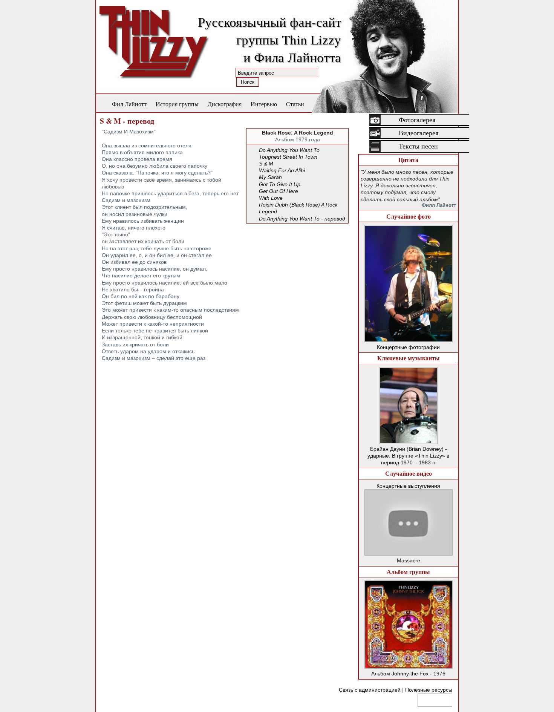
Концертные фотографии (408, 347)
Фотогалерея (417, 120)
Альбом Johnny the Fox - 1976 (408, 674)
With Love (271, 198)
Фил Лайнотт (129, 104)
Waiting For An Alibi (282, 170)
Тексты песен (418, 146)
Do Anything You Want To (289, 150)
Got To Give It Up (279, 184)
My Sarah (270, 177)
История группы (177, 104)
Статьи (295, 104)
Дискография (225, 104)
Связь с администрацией (370, 690)
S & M (266, 164)
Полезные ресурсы (428, 690)
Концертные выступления (408, 486)
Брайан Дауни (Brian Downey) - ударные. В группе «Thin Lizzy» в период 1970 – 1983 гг (408, 455)
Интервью (264, 104)
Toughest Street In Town (288, 157)
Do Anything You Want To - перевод (302, 219)
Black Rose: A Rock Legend (297, 133)
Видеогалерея (418, 133)
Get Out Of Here (278, 191)
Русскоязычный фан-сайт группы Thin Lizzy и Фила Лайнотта (269, 39)
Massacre (408, 560)
